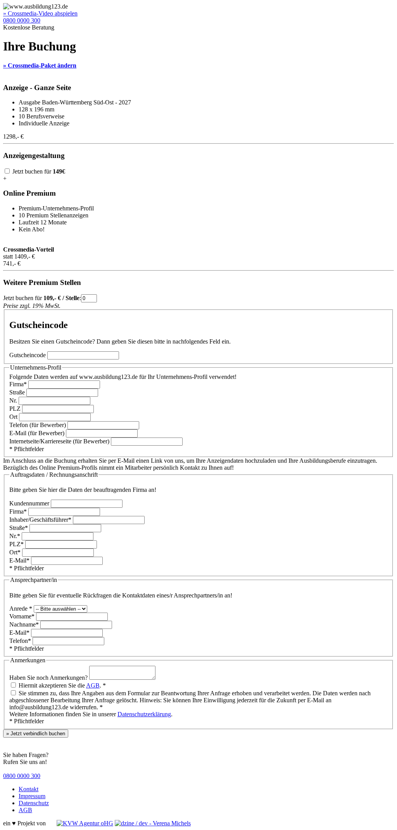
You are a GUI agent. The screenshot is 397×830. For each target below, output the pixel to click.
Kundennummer (29, 503)
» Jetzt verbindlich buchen (35, 733)
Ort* (15, 552)
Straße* (18, 527)
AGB (93, 685)
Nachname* (24, 624)
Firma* (18, 384)
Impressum (32, 796)
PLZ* (16, 544)
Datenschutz (34, 803)
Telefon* (20, 640)
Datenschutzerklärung (144, 714)
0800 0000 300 (21, 20)
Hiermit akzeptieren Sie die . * (61, 685)
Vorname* (22, 616)
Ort (13, 416)
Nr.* (14, 536)
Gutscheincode (27, 355)
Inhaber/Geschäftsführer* (40, 519)
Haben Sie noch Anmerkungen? (48, 677)
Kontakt (28, 789)
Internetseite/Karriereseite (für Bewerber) (59, 441)
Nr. (13, 400)
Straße (17, 392)
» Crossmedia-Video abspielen (40, 13)
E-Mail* (19, 560)
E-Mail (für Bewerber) (36, 433)
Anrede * (20, 608)
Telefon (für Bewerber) (37, 425)
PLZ (15, 408)
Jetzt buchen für (38, 171)
